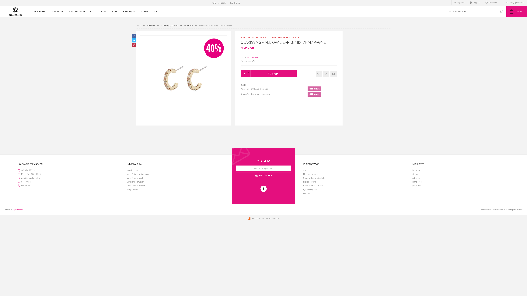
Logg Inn (477, 3)
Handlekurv (417, 182)
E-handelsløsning (258, 219)
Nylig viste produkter (312, 174)
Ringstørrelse (132, 189)
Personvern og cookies (313, 186)
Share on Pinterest (134, 45)
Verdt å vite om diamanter (138, 174)
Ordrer (415, 174)
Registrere (460, 3)
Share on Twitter (134, 40)
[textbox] (471, 11)
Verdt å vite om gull (135, 178)
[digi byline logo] (250, 219)
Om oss (306, 193)
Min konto (416, 170)
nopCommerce (18, 210)
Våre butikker (132, 170)
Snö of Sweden (252, 57)
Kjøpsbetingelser (310, 189)
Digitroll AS (275, 219)
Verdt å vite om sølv (135, 182)
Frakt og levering (310, 182)
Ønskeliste (416, 186)
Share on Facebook (134, 36)
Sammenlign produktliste (515, 3)
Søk (305, 170)
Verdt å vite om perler (136, 186)
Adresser (416, 178)
